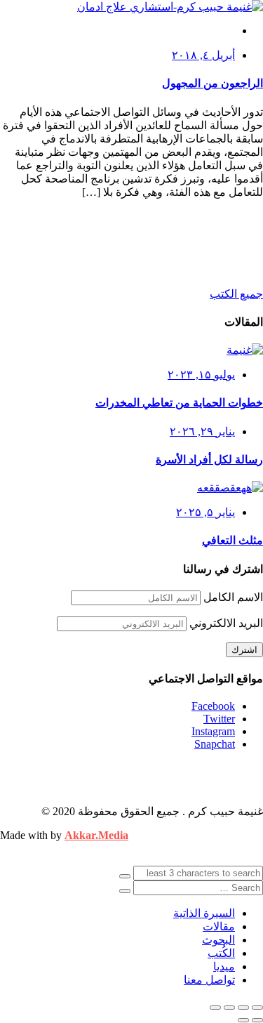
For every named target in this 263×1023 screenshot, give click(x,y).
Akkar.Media (96, 835)
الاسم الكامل (233, 597)
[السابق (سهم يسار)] (257, 1020)
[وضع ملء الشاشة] (243, 1007)
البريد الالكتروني (226, 623)
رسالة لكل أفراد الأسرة (209, 460)
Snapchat (214, 744)
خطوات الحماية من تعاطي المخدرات (179, 403)
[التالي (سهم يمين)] (243, 1020)
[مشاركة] (229, 1007)
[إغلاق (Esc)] (215, 1007)
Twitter (219, 719)
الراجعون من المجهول (212, 83)
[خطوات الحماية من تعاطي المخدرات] (245, 350)
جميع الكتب (236, 294)
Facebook (213, 706)
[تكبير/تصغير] (257, 1007)
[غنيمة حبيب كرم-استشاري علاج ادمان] (170, 7)
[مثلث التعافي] (230, 488)
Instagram (213, 731)
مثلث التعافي (232, 540)
